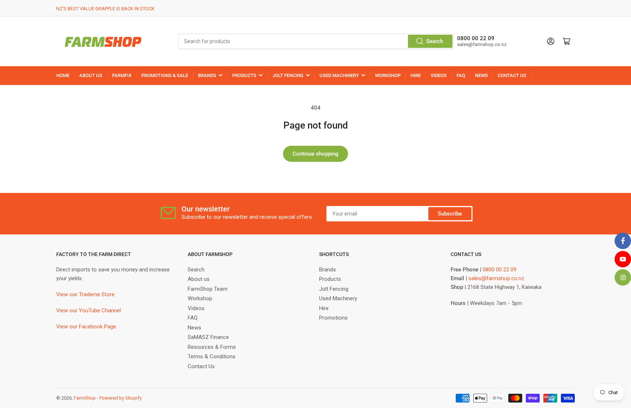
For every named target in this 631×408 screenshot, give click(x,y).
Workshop (200, 298)
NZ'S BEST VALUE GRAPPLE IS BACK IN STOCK (105, 8)
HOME (62, 75)
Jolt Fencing (333, 289)
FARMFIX (121, 75)
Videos (196, 308)
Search (434, 41)
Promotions (333, 317)
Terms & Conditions (212, 356)
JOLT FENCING (287, 75)
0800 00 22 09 (499, 269)
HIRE (415, 75)
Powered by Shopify (120, 398)
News (194, 327)
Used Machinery (338, 298)
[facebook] (623, 241)
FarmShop (85, 398)
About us (199, 279)
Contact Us (201, 366)
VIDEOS (439, 75)
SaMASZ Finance (208, 337)
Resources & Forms (212, 347)
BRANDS (207, 75)
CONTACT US (512, 75)
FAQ (460, 75)
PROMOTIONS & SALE (164, 75)
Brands (327, 269)
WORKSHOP (388, 75)
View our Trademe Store (85, 294)
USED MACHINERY (339, 75)
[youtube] (623, 259)
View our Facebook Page (86, 326)
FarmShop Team (207, 289)
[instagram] (623, 277)
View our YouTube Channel (88, 310)
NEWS (481, 75)
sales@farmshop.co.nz (496, 278)
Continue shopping (315, 153)
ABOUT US (90, 75)
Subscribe (450, 213)
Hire (324, 308)
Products (330, 279)
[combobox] (315, 41)
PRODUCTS (244, 75)
